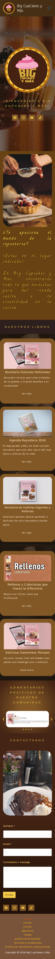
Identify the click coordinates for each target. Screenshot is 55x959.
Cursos (27, 926)
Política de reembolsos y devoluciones (27, 946)
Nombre (9, 825)
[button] (3, 719)
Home (27, 918)
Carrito (28, 922)
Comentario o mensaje (16, 862)
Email (7, 844)
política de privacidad (27, 938)
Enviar (9, 894)
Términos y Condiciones (28, 942)
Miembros (27, 930)
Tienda (28, 934)
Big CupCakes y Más (29, 8)
